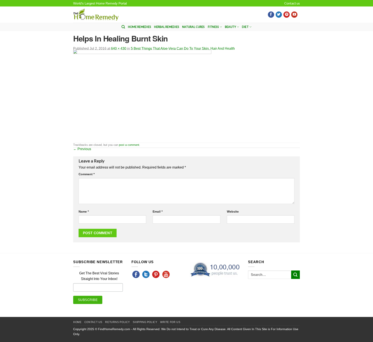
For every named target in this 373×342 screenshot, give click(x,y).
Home (77, 322)
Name (84, 211)
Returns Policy (117, 322)
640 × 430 (118, 48)
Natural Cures (193, 27)
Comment (87, 174)
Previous (82, 149)
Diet (245, 27)
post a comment (129, 144)
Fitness (213, 27)
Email (158, 211)
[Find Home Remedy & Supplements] (96, 14)
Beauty (230, 27)
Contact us (292, 3)
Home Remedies (139, 27)
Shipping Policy (145, 322)
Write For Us (170, 322)
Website (233, 211)
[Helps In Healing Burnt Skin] (142, 96)
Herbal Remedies (166, 27)
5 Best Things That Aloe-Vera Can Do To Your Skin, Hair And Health (183, 48)
